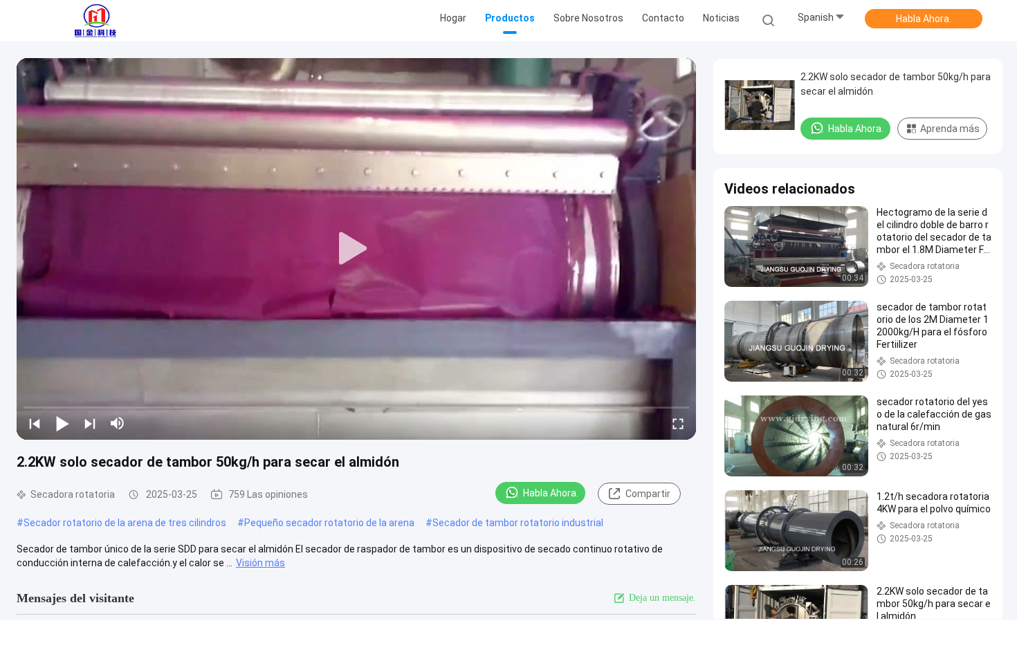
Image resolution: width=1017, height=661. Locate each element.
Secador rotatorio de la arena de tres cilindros (125, 522)
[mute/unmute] (117, 423)
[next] (90, 423)
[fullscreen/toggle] (678, 423)
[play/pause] (62, 423)
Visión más (260, 562)
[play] (356, 249)
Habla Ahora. (923, 18)
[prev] (34, 423)
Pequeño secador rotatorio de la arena (329, 522)
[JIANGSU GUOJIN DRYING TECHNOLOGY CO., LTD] (95, 20)
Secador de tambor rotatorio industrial (517, 522)
